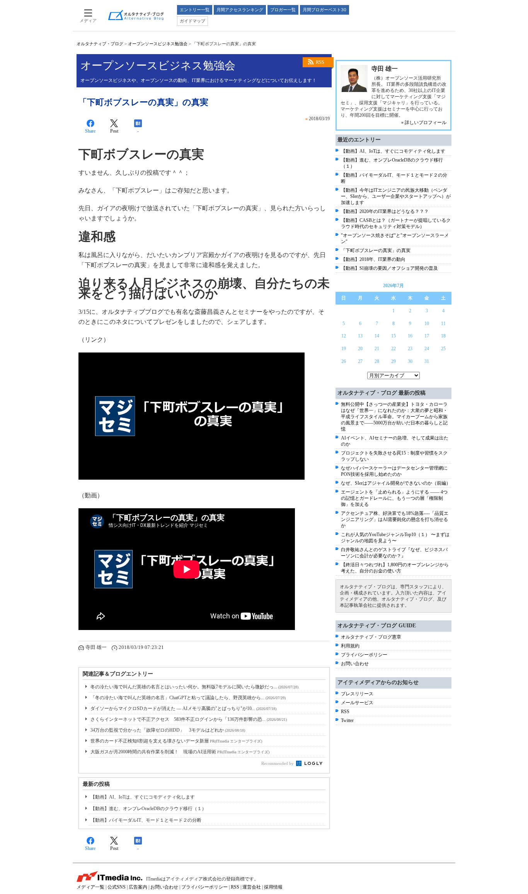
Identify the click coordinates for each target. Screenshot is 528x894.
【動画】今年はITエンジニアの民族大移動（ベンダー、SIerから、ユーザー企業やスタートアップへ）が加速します (396, 196)
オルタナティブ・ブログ (100, 43)
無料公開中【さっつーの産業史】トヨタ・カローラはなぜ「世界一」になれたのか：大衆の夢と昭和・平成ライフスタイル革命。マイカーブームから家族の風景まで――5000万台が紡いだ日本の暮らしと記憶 (394, 417)
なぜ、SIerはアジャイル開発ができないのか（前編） (396, 483)
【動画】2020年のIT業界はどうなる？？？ (385, 211)
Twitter (347, 720)
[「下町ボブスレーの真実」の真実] (191, 477)
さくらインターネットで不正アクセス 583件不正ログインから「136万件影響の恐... (188, 719)
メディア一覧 (90, 887)
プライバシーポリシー (364, 654)
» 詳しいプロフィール (423, 122)
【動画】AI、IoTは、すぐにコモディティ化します (142, 797)
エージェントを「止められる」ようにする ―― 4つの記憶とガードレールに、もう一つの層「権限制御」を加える (394, 498)
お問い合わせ (355, 663)
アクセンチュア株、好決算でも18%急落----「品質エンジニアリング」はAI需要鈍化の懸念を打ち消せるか (394, 519)
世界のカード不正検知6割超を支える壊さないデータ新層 (176, 741)
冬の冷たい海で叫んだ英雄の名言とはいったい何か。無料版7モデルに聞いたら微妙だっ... (194, 687)
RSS (320, 62)
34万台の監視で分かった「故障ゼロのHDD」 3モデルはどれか (167, 730)
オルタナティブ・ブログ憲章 (371, 637)
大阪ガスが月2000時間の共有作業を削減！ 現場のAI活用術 (179, 751)
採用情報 (273, 887)
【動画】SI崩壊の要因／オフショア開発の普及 (389, 268)
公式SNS (116, 887)
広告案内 (138, 887)
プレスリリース (357, 693)
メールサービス (357, 702)
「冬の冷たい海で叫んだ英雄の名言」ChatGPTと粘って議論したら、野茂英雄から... (188, 697)
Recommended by (278, 763)
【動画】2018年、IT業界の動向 (373, 259)
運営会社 (251, 887)
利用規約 (350, 646)
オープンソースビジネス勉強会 (157, 43)
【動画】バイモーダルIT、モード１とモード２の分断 (145, 820)
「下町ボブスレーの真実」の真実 (375, 250)
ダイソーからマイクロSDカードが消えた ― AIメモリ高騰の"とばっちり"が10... (183, 708)
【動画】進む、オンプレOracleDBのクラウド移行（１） (148, 808)
